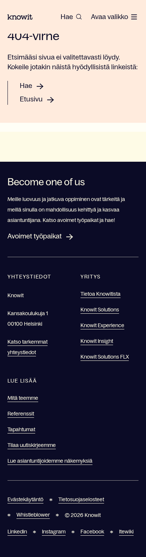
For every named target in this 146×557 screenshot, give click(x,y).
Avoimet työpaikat (34, 236)
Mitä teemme (22, 398)
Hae (26, 85)
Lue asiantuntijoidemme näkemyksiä (49, 461)
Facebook (92, 532)
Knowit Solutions (99, 310)
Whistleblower (33, 515)
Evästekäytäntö (25, 499)
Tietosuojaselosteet (81, 499)
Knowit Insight (96, 341)
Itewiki (126, 532)
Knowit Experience (102, 325)
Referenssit (20, 414)
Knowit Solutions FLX (104, 357)
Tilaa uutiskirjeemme (31, 445)
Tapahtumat (21, 429)
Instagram (54, 532)
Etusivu (31, 99)
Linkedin (17, 532)
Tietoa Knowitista (100, 294)
